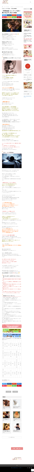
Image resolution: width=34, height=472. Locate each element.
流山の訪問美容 (14, 8)
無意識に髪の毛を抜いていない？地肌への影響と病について (6, 431)
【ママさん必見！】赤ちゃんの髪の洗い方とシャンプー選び (16, 419)
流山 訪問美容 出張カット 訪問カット (17, 467)
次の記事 (15, 391)
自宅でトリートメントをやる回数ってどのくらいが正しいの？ (6, 407)
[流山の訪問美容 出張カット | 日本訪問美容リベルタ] (5, 1)
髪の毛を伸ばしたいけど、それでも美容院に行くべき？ (6, 419)
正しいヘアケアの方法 (6, 8)
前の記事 (8, 391)
